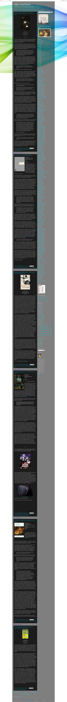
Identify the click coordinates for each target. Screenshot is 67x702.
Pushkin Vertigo (40, 221)
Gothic (18, 515)
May (40, 323)
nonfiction (39, 299)
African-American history (41, 72)
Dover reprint (27, 395)
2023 (39, 65)
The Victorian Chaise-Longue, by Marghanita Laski (23, 155)
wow (39, 279)
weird (39, 276)
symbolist (15, 150)
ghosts (39, 147)
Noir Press (39, 198)
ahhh (39, 74)
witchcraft (39, 278)
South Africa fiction (41, 233)
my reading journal (37, 6)
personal (39, 211)
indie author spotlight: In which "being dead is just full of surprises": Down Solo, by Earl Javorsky (23, 627)
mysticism (39, 193)
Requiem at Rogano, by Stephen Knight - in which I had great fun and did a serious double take (24, 273)
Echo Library (40, 114)
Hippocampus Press (41, 159)
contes (39, 98)
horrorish (28, 267)
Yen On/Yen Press (41, 280)
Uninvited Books (40, 267)
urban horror (40, 268)
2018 (39, 60)
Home (25, 692)
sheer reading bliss (41, 230)
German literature (40, 145)
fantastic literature (40, 121)
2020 (39, 62)
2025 (40, 304)
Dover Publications (25, 514)
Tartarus (39, 257)
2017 (21, 149)
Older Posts (34, 692)
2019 (39, 61)
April (40, 324)
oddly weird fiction (22, 4)
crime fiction (40, 100)
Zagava (39, 281)
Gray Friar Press (40, 150)
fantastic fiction (40, 120)
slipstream (39, 231)
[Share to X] (31, 148)
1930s (39, 47)
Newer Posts (16, 692)
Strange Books (40, 242)
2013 (39, 54)
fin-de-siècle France (41, 138)
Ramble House (40, 222)
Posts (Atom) (20, 696)
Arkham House (40, 83)
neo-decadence (40, 195)
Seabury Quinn (40, 228)
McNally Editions (40, 186)
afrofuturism (40, 73)
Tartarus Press (40, 258)
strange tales (40, 245)
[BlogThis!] (30, 148)
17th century (40, 40)
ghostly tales (40, 146)
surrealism (39, 253)
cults (39, 101)
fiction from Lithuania (41, 134)
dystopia (39, 112)
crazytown (39, 99)
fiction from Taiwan (41, 137)
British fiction (22, 267)
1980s (39, 52)
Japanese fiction (40, 170)
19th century (18, 149)
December (41, 314)
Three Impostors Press (41, 259)
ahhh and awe (40, 75)
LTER (39, 184)
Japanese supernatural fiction (42, 172)
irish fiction (39, 168)
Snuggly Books (40, 232)
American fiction (40, 78)
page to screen (21, 515)
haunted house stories (41, 157)
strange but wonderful (41, 243)
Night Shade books (41, 197)
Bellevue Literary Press (41, 84)
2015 (40, 342)
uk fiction (39, 265)
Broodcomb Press (40, 90)
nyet (39, 199)
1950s (17, 267)
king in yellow (40, 173)
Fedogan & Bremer (41, 125)
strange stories (40, 244)
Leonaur (39, 181)
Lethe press (40, 182)
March (41, 337)
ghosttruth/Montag (41, 148)
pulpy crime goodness (41, 218)
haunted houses (40, 158)
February (41, 338)
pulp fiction (18, 689)
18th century (40, 41)
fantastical (39, 122)
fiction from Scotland (41, 136)
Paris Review (27, 64)
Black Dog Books (40, 86)
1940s (39, 48)
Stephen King (40, 240)
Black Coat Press (40, 85)
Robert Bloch (40, 223)
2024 (39, 66)
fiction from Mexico (41, 135)
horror (39, 162)
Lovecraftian (40, 183)
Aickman (39, 76)
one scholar (27, 236)
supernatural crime (28, 365)
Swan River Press (40, 254)
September (41, 318)
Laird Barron (40, 175)
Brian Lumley (40, 87)
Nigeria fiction (40, 196)
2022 (39, 64)
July (40, 320)
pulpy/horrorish (40, 219)
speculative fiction (40, 235)
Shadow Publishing (41, 229)
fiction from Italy (40, 133)
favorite (27, 149)
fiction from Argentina (41, 126)
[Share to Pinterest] (33, 148)
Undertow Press (40, 266)
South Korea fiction (41, 234)
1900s (39, 42)
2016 (40, 341)
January (41, 339)
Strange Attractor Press (41, 241)
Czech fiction (40, 102)
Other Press (40, 207)
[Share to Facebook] (32, 148)
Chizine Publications (41, 96)
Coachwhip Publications (41, 97)
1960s (39, 50)
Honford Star (40, 161)
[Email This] (29, 148)
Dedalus (39, 108)
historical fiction (23, 365)
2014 (40, 343)
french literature (30, 149)
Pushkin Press (40, 220)
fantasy (39, 123)
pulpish (39, 217)
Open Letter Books (41, 206)
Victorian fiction (26, 515)
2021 (39, 63)
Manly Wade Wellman (41, 185)
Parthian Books (40, 209)
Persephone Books (33, 267)
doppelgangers (40, 110)
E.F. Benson (40, 113)
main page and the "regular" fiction (43, 300)
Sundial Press (40, 246)
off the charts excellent (41, 204)
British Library (40, 89)
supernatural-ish (40, 252)
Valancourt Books (40, 269)
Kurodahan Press (40, 174)
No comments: (26, 148)
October (41, 317)
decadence (24, 149)
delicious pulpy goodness (42, 109)
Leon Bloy (39, 180)
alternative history (40, 77)
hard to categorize (41, 156)
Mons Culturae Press (41, 192)
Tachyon (39, 256)
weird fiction (40, 277)
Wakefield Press (19, 150)
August (41, 319)
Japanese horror (40, 171)
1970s (17, 365)
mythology (39, 194)
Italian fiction (40, 169)
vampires (39, 270)
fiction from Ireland (41, 132)
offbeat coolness (40, 205)
